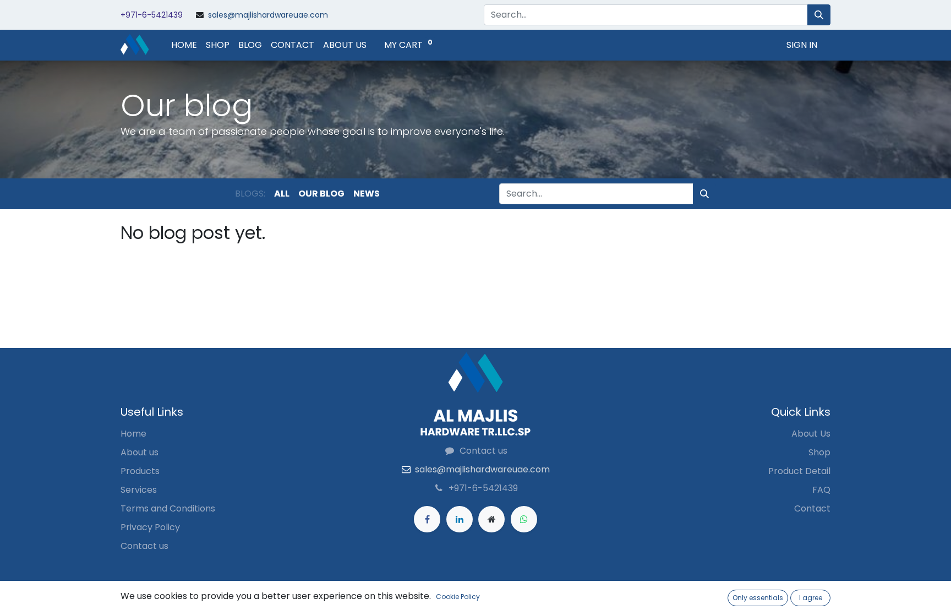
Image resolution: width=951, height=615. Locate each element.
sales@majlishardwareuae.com (268, 14)
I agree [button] (810, 597)
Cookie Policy (458, 596)
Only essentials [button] (758, 597)
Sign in (801, 45)
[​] (427, 519)
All (281, 193)
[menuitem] (184, 45)
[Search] (818, 14)
